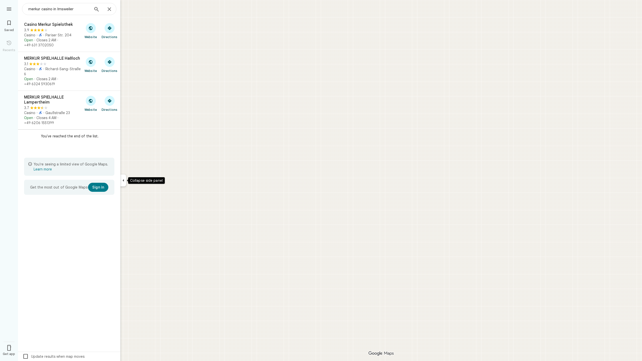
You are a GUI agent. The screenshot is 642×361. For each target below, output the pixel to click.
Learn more (43, 169)
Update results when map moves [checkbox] (54, 356)
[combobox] (59, 9)
